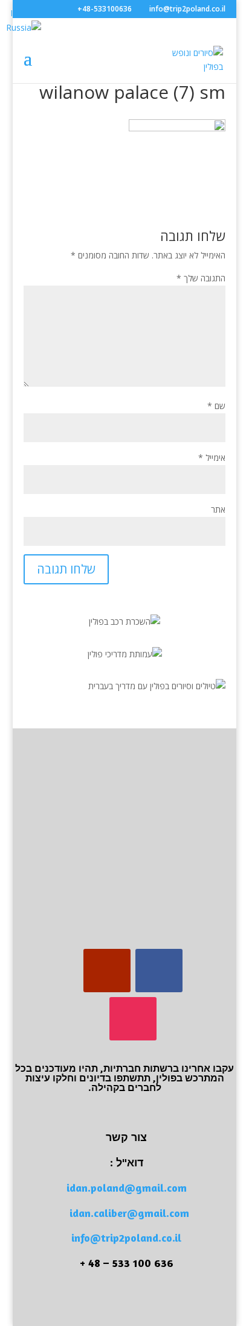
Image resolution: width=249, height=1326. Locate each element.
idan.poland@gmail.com (126, 1187)
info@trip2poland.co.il (126, 1237)
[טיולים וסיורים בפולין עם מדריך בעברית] (156, 686)
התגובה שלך (200, 278)
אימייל (211, 457)
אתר (218, 509)
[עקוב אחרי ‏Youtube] (107, 970)
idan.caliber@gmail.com (129, 1212)
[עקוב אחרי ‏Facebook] (159, 970)
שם (216, 405)
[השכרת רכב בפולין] (124, 621)
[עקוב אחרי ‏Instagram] (133, 1018)
